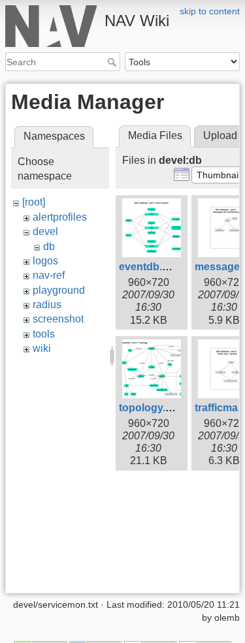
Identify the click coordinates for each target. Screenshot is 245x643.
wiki (42, 348)
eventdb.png (150, 266)
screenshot (58, 318)
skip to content (210, 11)
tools (44, 333)
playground (59, 290)
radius (47, 304)
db (49, 246)
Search (113, 62)
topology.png (152, 407)
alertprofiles (60, 217)
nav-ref (49, 275)
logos (45, 260)
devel (45, 231)
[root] (33, 202)
